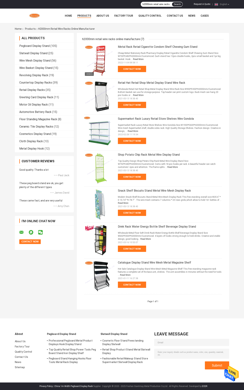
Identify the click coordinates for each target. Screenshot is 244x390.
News (191, 15)
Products (84, 15)
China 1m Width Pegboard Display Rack (73, 386)
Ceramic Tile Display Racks (36, 126)
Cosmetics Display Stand (35, 134)
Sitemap (20, 367)
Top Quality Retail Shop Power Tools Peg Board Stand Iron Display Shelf (72, 351)
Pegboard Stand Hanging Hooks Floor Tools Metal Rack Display (70, 360)
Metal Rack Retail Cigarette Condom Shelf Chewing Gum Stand (157, 46)
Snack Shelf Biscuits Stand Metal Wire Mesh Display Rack (154, 190)
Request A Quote (202, 4)
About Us (102, 15)
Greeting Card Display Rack (36, 97)
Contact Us (175, 15)
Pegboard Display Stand (34, 46)
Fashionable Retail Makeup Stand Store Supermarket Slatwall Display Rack (125, 360)
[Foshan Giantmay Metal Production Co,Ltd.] (34, 15)
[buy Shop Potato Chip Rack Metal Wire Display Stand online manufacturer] (100, 168)
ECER (204, 386)
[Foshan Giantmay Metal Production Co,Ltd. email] (23, 232)
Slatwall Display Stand (33, 53)
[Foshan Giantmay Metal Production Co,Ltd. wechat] (42, 232)
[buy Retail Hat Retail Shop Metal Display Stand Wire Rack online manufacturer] (100, 97)
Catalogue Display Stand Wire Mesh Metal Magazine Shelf (154, 262)
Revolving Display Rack (33, 75)
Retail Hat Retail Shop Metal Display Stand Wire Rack (151, 82)
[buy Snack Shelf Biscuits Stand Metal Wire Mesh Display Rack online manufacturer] (100, 204)
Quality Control (149, 15)
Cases (205, 15)
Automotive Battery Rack (35, 112)
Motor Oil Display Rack (33, 104)
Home (68, 15)
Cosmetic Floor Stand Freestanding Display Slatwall (122, 342)
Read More (138, 59)
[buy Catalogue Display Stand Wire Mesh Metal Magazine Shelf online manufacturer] (100, 276)
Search (177, 4)
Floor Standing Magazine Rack (38, 119)
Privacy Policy (46, 386)
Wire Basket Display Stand (36, 68)
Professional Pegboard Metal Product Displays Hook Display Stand (71, 342)
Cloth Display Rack (31, 141)
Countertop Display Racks (35, 82)
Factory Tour (123, 15)
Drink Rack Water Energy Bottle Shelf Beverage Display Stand (157, 226)
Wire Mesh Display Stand (35, 60)
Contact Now (132, 69)
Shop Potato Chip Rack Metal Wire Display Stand (149, 154)
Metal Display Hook (31, 148)
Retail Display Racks (32, 90)
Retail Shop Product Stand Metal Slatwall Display (126, 351)
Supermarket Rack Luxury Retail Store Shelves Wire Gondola (156, 118)
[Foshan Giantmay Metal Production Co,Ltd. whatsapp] (33, 232)
